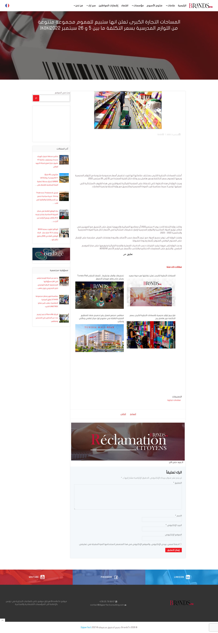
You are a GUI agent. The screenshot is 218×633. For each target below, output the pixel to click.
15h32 (159, 135)
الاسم (178, 516)
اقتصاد (124, 5)
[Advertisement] (128, 156)
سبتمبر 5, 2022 (173, 135)
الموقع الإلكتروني (173, 535)
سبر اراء (92, 5)
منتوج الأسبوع (154, 5)
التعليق (177, 483)
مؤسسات (139, 5)
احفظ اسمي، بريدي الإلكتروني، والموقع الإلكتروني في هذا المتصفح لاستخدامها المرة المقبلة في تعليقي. (129, 544)
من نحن (79, 5)
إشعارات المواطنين (108, 5)
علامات (171, 5)
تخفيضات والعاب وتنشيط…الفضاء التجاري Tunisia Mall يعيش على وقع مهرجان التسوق (100, 277)
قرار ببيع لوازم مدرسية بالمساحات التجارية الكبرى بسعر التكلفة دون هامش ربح (152, 316)
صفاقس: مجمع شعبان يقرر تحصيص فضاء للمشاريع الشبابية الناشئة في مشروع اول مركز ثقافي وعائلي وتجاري (101, 318)
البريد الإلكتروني (174, 525)
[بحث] (36, 98)
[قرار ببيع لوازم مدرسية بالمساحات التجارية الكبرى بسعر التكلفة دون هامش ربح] (151, 335)
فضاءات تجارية (174, 400)
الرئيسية (182, 5)
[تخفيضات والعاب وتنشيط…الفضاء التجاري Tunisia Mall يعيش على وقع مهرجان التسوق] (99, 295)
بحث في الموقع (62, 93)
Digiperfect (86, 627)
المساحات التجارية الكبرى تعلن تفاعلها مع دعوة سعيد (152, 276)
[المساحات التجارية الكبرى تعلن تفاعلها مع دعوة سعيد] (151, 302)
